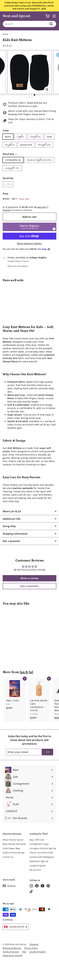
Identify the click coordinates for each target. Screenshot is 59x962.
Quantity (8, 178)
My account (35, 869)
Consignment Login (39, 844)
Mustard (9, 144)
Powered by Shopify (12, 955)
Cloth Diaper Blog (11, 848)
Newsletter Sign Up (39, 861)
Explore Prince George (13, 852)
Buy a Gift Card (37, 839)
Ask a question (11, 541)
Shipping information (15, 533)
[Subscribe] (47, 752)
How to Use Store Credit (41, 852)
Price (5, 193)
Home (5, 34)
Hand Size (10, 153)
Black (8, 136)
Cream (20, 136)
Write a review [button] (30, 578)
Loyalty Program (38, 865)
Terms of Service (11, 951)
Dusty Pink (26, 144)
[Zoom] (47, 89)
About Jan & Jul (12, 511)
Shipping (7, 210)
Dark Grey (35, 136)
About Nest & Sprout (13, 839)
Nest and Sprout (16, 16)
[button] (29, 207)
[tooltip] (54, 229)
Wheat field (44, 144)
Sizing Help (9, 526)
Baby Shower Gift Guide (14, 844)
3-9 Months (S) (13, 159)
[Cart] (47, 16)
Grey (49, 136)
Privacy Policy (31, 948)
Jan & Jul (7, 45)
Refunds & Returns (12, 948)
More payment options (29, 243)
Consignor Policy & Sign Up (43, 848)
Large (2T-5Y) (12, 168)
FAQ (24, 951)
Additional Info (11, 518)
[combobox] (29, 24)
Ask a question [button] (29, 586)
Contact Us (8, 857)
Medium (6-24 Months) (39, 159)
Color (6, 130)
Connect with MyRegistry (42, 857)
